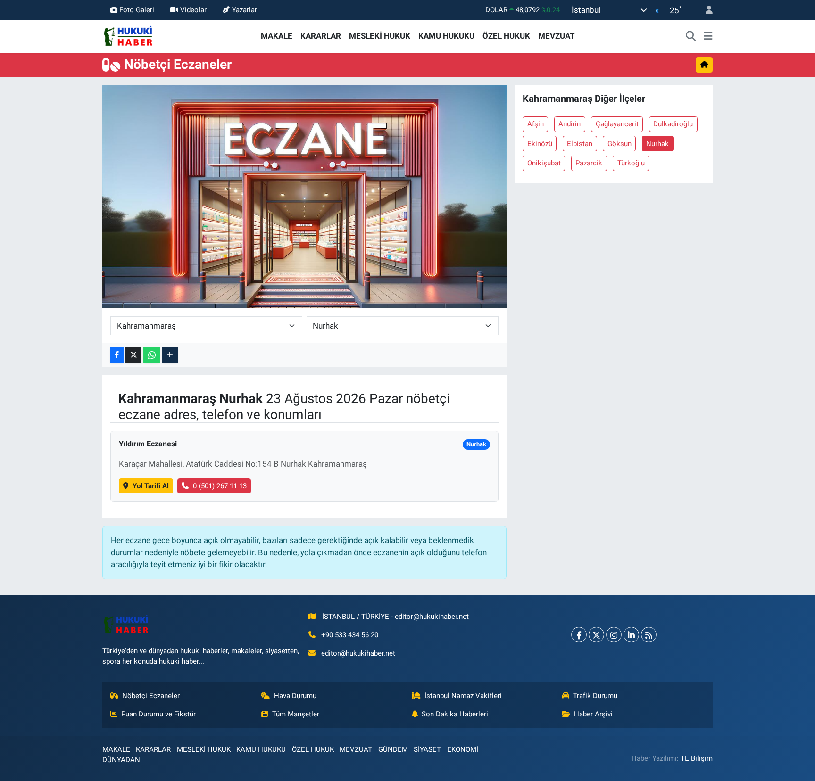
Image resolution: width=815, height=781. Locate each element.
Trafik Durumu (595, 695)
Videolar (193, 10)
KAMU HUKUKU (446, 36)
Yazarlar (244, 10)
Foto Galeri (136, 10)
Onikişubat (544, 163)
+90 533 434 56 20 (349, 635)
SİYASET (427, 749)
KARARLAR (320, 36)
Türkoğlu (631, 163)
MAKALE (276, 36)
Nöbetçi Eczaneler (151, 695)
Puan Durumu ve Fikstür (158, 714)
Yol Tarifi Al (151, 486)
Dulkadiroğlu (673, 124)
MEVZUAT (556, 36)
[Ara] (691, 36)
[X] (596, 634)
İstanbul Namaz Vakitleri (463, 695)
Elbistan (579, 144)
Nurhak (657, 144)
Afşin (535, 124)
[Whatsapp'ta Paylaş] (151, 355)
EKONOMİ (462, 749)
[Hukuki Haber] (128, 35)
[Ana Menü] (708, 36)
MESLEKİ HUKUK (379, 36)
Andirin (569, 124)
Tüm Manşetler (295, 714)
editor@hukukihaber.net (358, 653)
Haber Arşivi (593, 714)
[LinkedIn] (631, 634)
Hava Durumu (295, 695)
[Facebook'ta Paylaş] (117, 355)
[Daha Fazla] (170, 355)
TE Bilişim (697, 758)
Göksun (619, 144)
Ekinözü (539, 144)
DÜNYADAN (121, 760)
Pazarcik (588, 163)
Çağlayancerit (617, 124)
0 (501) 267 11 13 (220, 486)
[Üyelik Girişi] (705, 10)
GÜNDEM (393, 749)
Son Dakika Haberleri (455, 714)
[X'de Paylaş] (133, 355)
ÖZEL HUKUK (506, 36)
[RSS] (649, 634)
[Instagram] (614, 634)
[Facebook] (579, 634)
